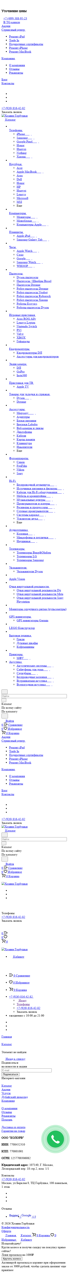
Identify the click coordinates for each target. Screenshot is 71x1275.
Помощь (7, 1119)
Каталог (7, 1085)
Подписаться (10, 1074)
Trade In (14, 40)
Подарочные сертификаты (26, 44)
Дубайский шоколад (15, 1097)
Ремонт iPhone (18, 48)
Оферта (6, 1231)
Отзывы (14, 69)
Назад (22, 1000)
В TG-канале (11, 22)
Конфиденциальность (16, 1227)
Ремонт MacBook (20, 51)
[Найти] (5, 715)
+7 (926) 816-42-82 (13, 108)
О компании (17, 65)
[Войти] (3, 929)
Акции (6, 1089)
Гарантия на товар (13, 1131)
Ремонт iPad (17, 36)
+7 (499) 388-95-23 (15, 18)
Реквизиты (16, 72)
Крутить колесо (12, 1258)
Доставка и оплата (13, 1127)
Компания (8, 1100)
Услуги (6, 1093)
